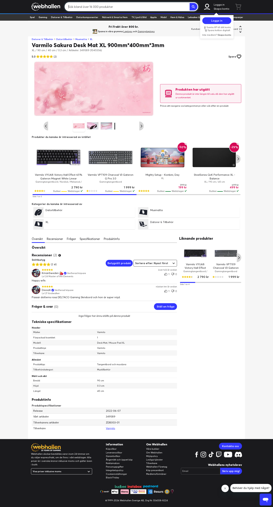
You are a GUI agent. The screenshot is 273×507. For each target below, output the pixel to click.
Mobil (164, 17)
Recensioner (55, 239)
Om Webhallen (154, 452)
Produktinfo (112, 239)
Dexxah (46, 290)
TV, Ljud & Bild (139, 17)
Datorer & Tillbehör (62, 17)
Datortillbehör (64, 39)
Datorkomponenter (87, 17)
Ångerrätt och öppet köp (119, 459)
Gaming (43, 17)
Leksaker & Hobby (197, 17)
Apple (153, 17)
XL (91, 39)
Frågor (71, 239)
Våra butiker (152, 448)
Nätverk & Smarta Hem (115, 17)
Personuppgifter (115, 466)
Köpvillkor (111, 448)
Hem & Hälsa (177, 17)
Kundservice (198, 29)
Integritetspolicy (114, 470)
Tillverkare (151, 463)
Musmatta (81, 39)
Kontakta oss (230, 446)
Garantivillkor (113, 456)
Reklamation (113, 463)
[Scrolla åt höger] (141, 126)
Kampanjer (237, 17)
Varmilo (110, 428)
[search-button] (193, 6)
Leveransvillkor (114, 452)
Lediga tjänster (154, 459)
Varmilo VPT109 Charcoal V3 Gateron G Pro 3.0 (226, 267)
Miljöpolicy (152, 456)
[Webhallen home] (45, 7)
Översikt (37, 239)
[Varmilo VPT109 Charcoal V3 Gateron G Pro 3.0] (110, 157)
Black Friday (112, 477)
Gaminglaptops (146, 31)
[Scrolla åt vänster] (46, 126)
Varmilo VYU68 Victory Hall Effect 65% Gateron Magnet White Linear (195, 269)
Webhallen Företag (156, 466)
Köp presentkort (155, 470)
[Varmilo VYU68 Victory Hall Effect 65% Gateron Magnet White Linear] (58, 157)
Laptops (127, 31)
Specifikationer (90, 239)
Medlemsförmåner (156, 474)
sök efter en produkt (217, 105)
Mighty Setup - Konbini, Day (162, 174)
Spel (32, 17)
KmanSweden (50, 273)
